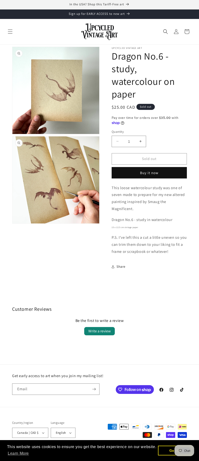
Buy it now (149, 172)
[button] (10, 31)
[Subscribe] (94, 389)
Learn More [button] (18, 453)
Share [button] (120, 266)
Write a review (99, 331)
